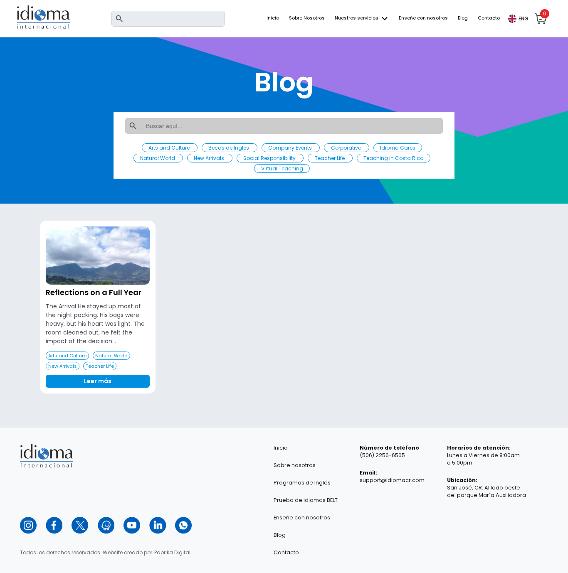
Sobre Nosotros (307, 18)
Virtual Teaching (282, 168)
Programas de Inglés (302, 482)
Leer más (97, 381)
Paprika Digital (172, 552)
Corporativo (347, 147)
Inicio (273, 18)
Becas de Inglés (229, 147)
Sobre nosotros (295, 465)
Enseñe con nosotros (423, 18)
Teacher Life (330, 158)
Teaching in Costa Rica (393, 158)
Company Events (290, 147)
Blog (463, 18)
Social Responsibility (270, 158)
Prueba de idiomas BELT (306, 500)
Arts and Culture (169, 147)
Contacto (489, 18)
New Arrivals (209, 158)
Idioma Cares (397, 147)
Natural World (158, 158)
